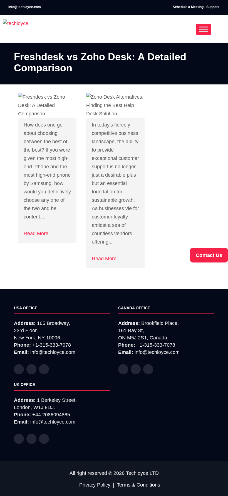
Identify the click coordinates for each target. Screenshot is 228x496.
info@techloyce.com (24, 7)
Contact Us (209, 255)
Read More (36, 233)
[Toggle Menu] (203, 29)
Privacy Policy (94, 485)
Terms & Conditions (138, 485)
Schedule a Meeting (188, 7)
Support (213, 7)
